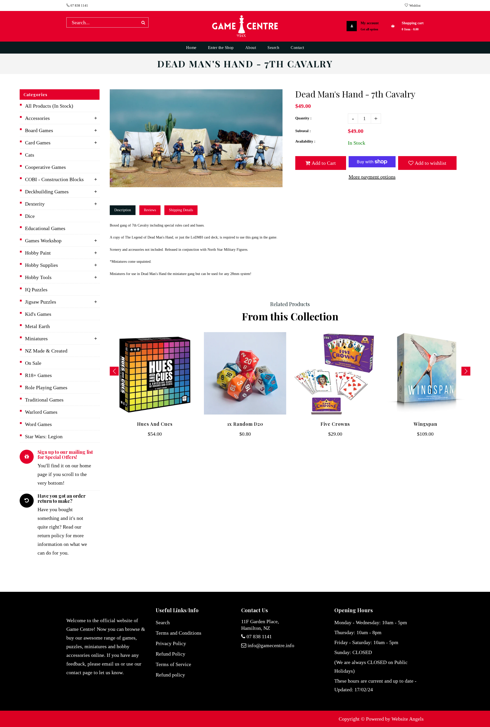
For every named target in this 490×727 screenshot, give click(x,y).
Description (122, 210)
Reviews (150, 210)
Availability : (305, 141)
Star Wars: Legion (44, 436)
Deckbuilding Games (47, 191)
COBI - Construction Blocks (54, 179)
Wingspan (425, 424)
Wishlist (415, 5)
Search (163, 622)
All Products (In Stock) (49, 106)
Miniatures (36, 338)
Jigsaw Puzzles (40, 302)
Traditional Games (44, 400)
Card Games (38, 142)
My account (370, 23)
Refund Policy (170, 654)
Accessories (37, 118)
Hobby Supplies (41, 265)
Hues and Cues (155, 424)
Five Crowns (335, 424)
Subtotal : (303, 131)
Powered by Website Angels (395, 719)
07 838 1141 (79, 5)
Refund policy (170, 675)
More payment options (372, 177)
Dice (30, 216)
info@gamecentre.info (271, 645)
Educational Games (45, 228)
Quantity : (303, 118)
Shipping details (181, 210)
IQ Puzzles (36, 289)
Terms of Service (173, 664)
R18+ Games (38, 375)
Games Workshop (43, 240)
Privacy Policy (171, 643)
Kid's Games (38, 314)
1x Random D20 (245, 424)
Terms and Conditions (178, 633)
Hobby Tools (38, 277)
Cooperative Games (45, 167)
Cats (29, 155)
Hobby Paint (38, 253)
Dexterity (35, 204)
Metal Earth (37, 326)
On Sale (33, 363)
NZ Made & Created (46, 351)
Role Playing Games (46, 387)
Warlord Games (41, 412)
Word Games (38, 424)
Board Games (39, 130)
